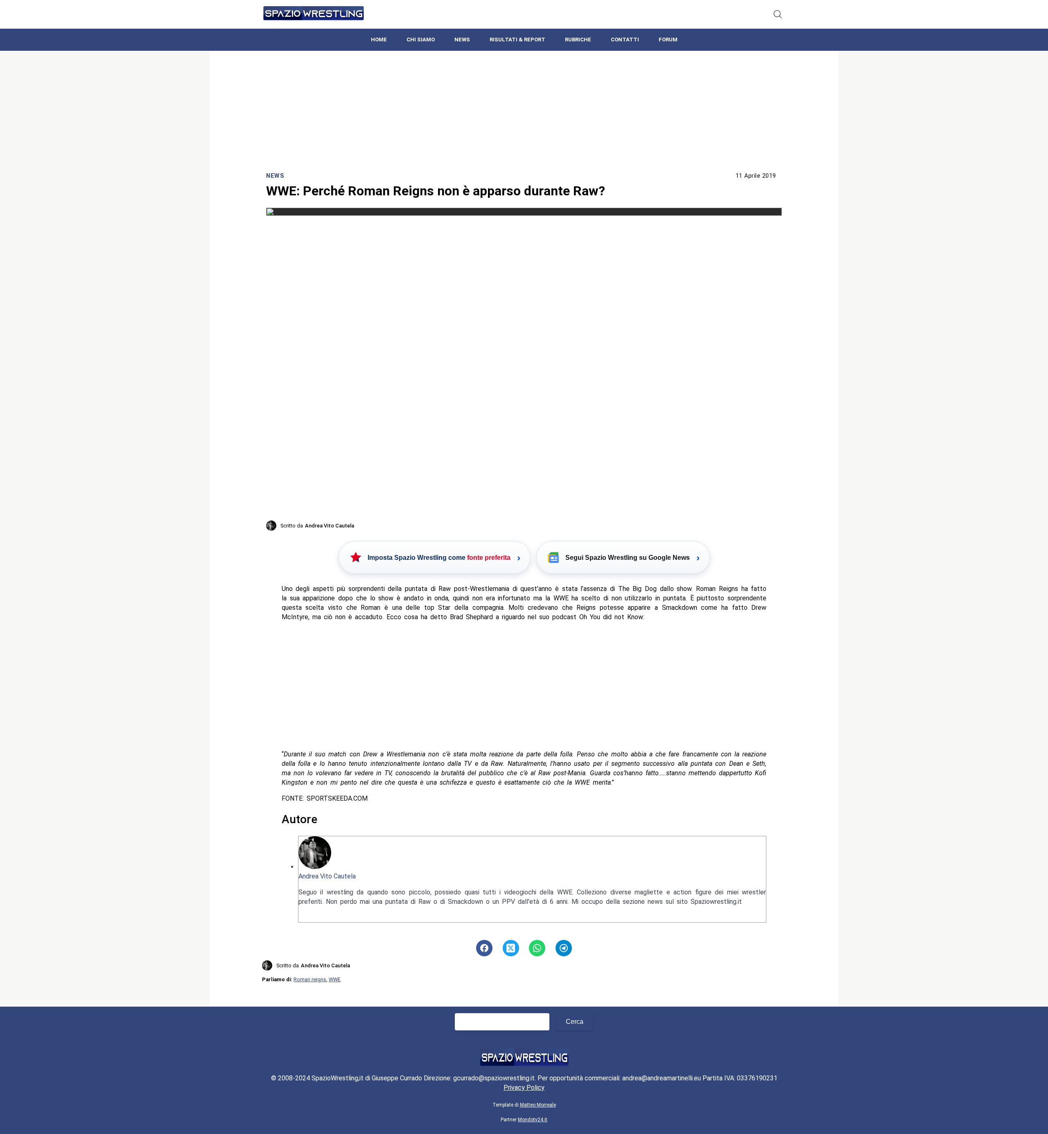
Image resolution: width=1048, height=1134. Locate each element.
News (462, 39)
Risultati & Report (517, 39)
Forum (668, 39)
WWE (335, 979)
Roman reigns (310, 979)
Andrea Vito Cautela (327, 876)
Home (379, 39)
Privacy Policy (524, 1087)
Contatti (625, 39)
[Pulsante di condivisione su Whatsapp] (537, 948)
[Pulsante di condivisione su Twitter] (511, 948)
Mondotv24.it (532, 1120)
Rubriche (578, 39)
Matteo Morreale (538, 1105)
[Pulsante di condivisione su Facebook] (484, 948)
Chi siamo (421, 39)
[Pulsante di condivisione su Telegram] (564, 948)
